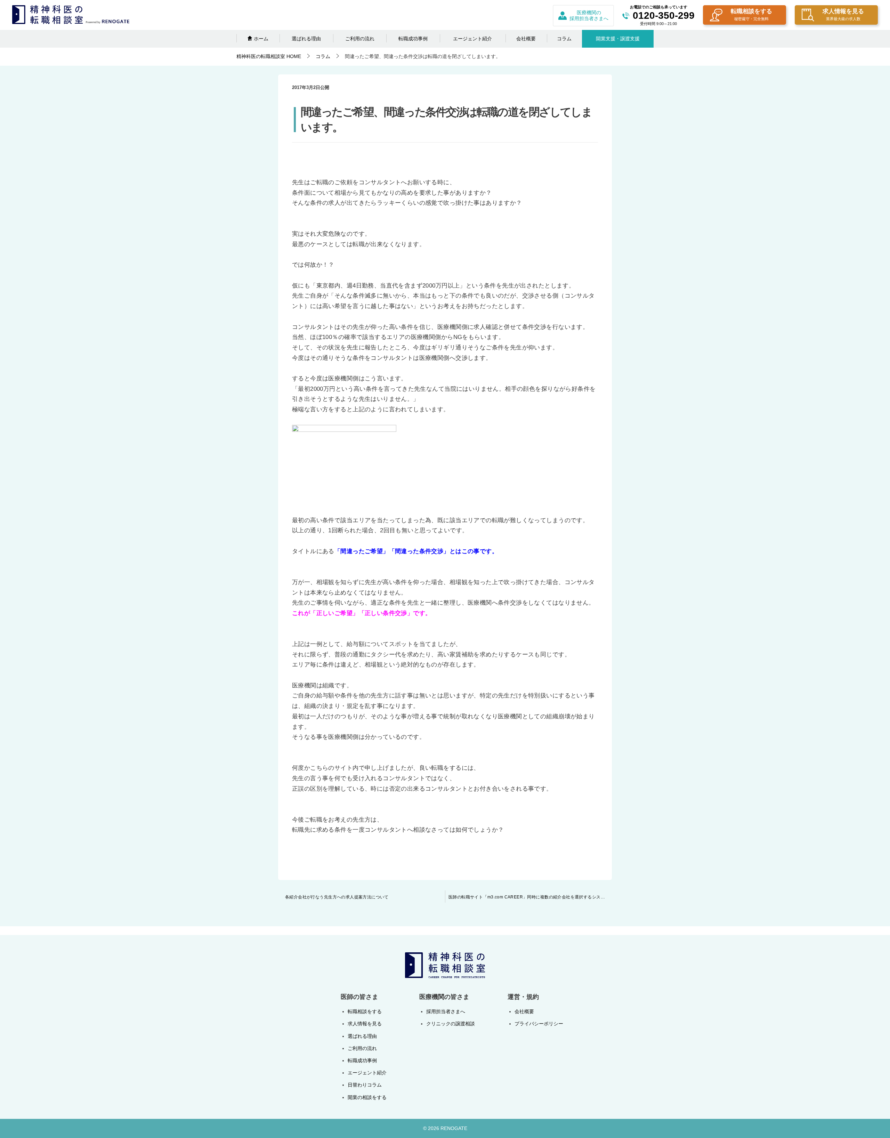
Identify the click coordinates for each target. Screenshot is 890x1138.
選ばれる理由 (306, 38)
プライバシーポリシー (539, 1023)
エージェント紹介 (472, 38)
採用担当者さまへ (445, 1011)
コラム (564, 38)
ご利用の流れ (359, 38)
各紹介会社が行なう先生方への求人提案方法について (337, 897)
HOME (268, 56)
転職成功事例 (413, 38)
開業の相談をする (367, 1097)
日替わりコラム (365, 1085)
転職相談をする (751, 14)
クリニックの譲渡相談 (450, 1023)
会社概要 (526, 38)
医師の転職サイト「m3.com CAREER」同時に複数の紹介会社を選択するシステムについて (530, 897)
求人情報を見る (843, 14)
